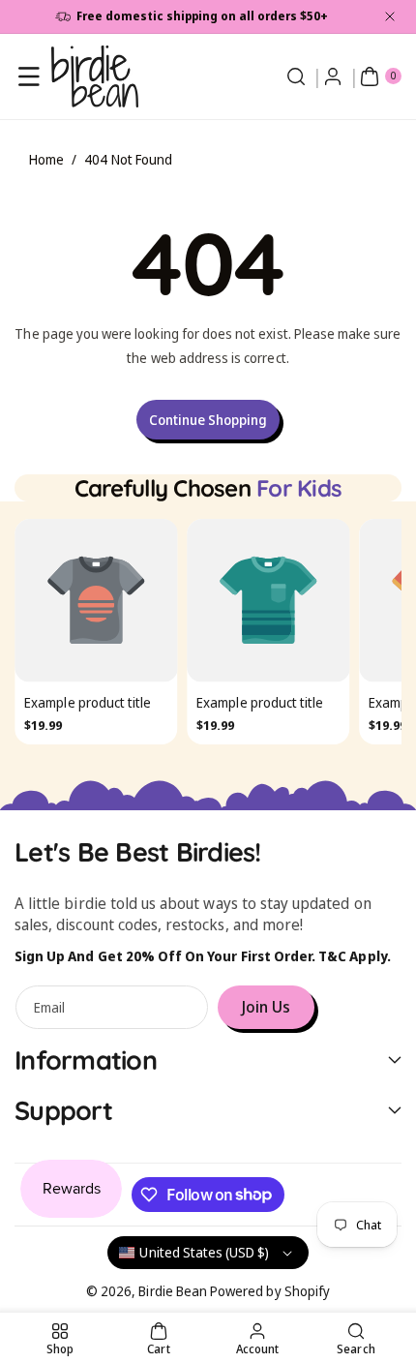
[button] (29, 76)
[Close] (389, 16)
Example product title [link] (87, 702)
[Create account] (332, 76)
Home (46, 159)
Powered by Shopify (270, 1291)
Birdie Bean (172, 1291)
